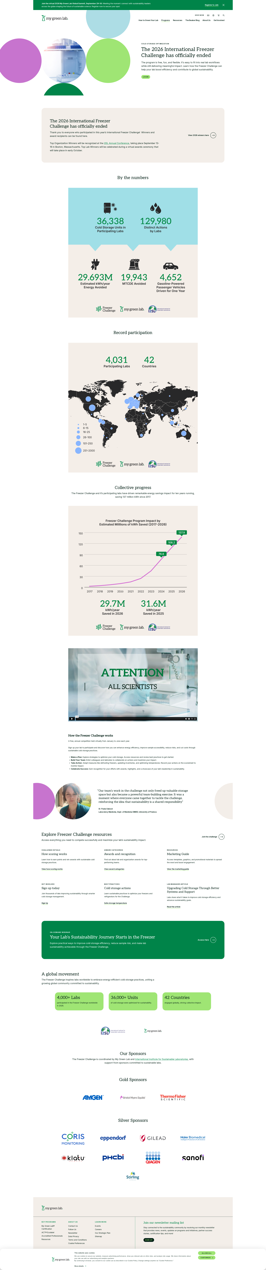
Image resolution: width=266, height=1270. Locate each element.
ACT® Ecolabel (48, 1232)
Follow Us (72, 1229)
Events (98, 1226)
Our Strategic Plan (102, 1233)
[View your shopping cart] (218, 15)
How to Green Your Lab (148, 20)
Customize (206, 1257)
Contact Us (73, 1226)
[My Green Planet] (55, 18)
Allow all (207, 1253)
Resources (177, 20)
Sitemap (98, 1236)
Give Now (199, 15)
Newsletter (72, 1233)
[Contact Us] (208, 15)
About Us (207, 20)
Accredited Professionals (52, 1236)
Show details (79, 1266)
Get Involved (219, 20)
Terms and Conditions (77, 1240)
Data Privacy (73, 1236)
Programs (165, 20)
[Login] (213, 15)
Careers (98, 1229)
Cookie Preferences (76, 1243)
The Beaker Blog (192, 20)
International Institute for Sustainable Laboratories (161, 1059)
